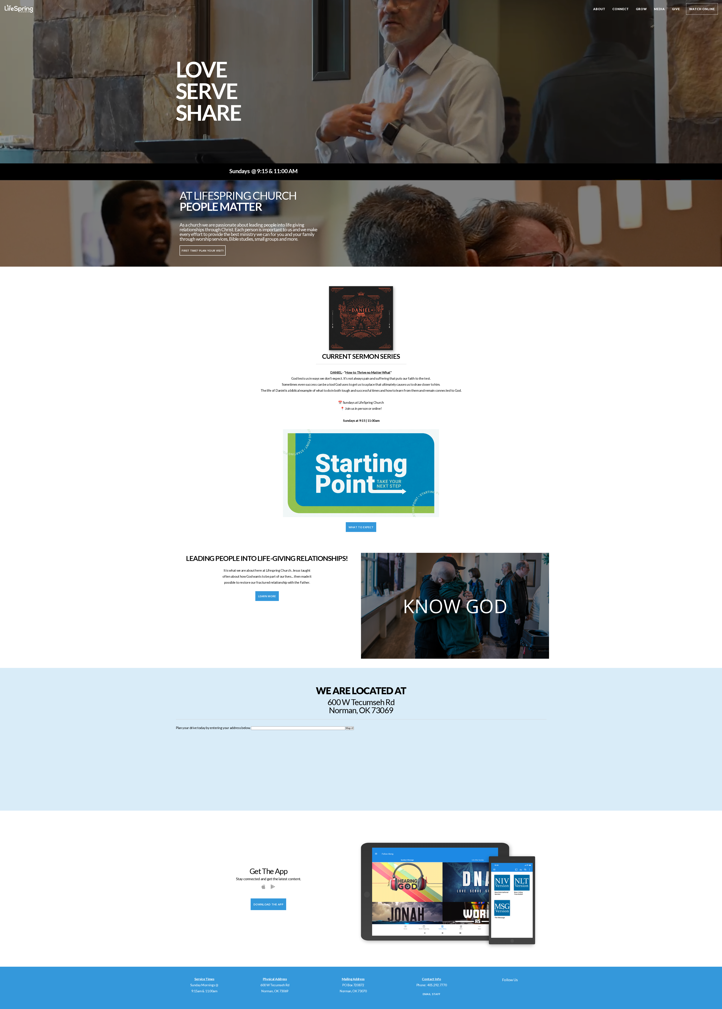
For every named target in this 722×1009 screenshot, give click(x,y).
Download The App (268, 904)
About (599, 9)
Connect (620, 9)
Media (660, 9)
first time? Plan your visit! (203, 250)
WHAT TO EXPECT (361, 527)
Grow (642, 9)
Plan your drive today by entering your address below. (213, 728)
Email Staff (431, 994)
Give (676, 9)
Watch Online (702, 9)
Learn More (267, 596)
